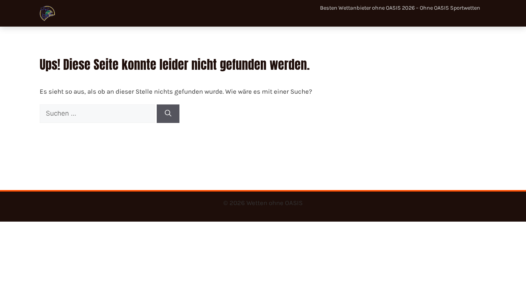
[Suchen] (168, 113)
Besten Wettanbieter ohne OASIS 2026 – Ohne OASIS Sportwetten (400, 8)
